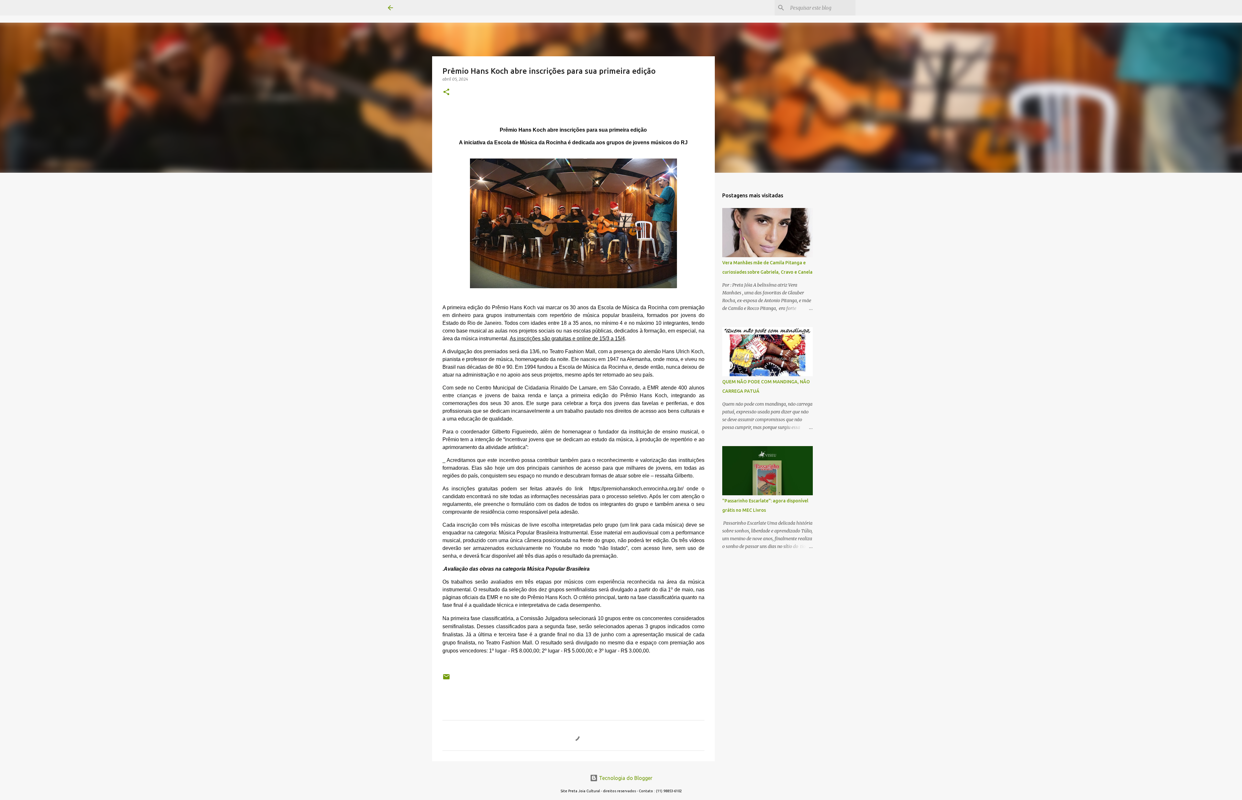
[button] (446, 92)
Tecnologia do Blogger (625, 778)
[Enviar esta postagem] (446, 679)
